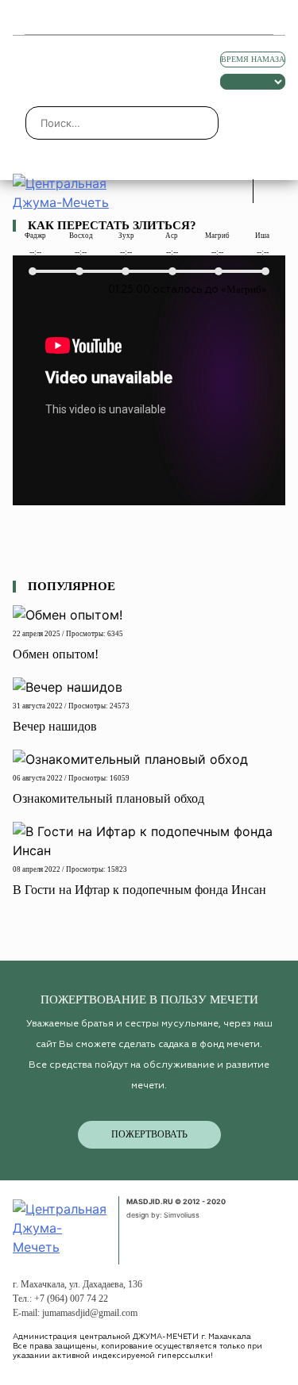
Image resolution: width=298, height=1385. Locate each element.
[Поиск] (273, 191)
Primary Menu (30, 17)
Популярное (71, 586)
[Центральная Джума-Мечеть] (60, 1226)
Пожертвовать (149, 1134)
